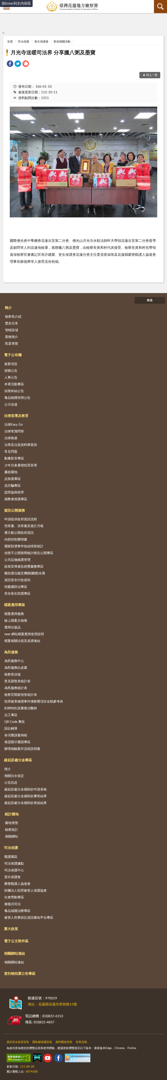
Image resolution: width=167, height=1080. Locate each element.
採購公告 (10, 370)
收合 (150, 300)
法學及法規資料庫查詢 (20, 445)
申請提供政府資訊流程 (20, 519)
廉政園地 (10, 472)
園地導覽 (11, 823)
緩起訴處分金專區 (18, 760)
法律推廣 (10, 438)
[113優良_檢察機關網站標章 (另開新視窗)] (77, 1059)
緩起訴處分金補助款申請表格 (25, 789)
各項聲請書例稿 (15, 735)
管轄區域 (11, 330)
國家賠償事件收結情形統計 (23, 546)
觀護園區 (10, 856)
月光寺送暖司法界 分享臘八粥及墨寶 (53, 52)
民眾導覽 (11, 343)
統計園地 (12, 814)
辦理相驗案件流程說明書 (22, 749)
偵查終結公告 (14, 391)
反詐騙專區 (12, 485)
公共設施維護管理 (17, 559)
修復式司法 (12, 904)
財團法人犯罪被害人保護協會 (25, 890)
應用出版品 (12, 627)
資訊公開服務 (14, 510)
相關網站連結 (14, 953)
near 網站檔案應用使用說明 (24, 634)
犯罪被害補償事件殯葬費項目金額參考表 (33, 701)
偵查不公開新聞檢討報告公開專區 (28, 553)
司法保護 (23, 41)
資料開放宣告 (63, 1042)
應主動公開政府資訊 (19, 532)
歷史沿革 (11, 323)
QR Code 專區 (14, 721)
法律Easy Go (13, 424)
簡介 (8, 308)
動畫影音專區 (14, 458)
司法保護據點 (14, 863)
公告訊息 (10, 782)
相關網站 (11, 836)
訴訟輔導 (10, 728)
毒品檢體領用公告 (17, 397)
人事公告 (10, 377)
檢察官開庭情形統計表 (20, 694)
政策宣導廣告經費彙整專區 (23, 566)
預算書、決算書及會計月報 (23, 526)
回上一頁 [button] (151, 75)
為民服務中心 (14, 661)
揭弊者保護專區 (15, 499)
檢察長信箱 (12, 674)
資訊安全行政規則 (17, 580)
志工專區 (10, 715)
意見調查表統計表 (17, 681)
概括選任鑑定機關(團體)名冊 (24, 573)
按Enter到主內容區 (16, 3)
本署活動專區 (14, 384)
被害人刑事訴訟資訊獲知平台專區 (28, 917)
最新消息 (10, 364)
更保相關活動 (61, 41)
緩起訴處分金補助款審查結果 (25, 796)
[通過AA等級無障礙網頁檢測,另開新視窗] (19, 1059)
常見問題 (10, 451)
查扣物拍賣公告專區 (19, 973)
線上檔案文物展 (15, 620)
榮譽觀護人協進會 (17, 883)
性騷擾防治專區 (15, 587)
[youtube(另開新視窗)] (47, 1059)
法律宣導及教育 (16, 416)
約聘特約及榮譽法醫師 (20, 708)
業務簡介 (11, 337)
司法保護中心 (14, 870)
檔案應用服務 (14, 614)
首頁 (10, 41)
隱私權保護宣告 (42, 1042)
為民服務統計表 (15, 688)
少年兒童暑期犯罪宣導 (20, 465)
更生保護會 (41, 41)
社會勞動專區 (14, 897)
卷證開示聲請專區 (17, 742)
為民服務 (11, 652)
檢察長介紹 (13, 316)
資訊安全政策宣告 (18, 1042)
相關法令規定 (14, 776)
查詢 (160, 6)
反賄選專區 (12, 479)
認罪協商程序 (14, 492)
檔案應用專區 (14, 605)
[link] (10, 64)
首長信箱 (81, 1042)
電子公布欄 (13, 355)
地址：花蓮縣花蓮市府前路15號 (52, 1004)
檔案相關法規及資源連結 (22, 641)
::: (3, 32)
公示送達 (10, 404)
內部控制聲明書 (15, 539)
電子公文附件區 (16, 941)
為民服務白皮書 (15, 667)
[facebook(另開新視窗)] (58, 1059)
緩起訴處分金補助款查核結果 (25, 803)
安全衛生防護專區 (17, 593)
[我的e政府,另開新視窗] (37, 1059)
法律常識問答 (14, 431)
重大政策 (11, 929)
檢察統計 (11, 829)
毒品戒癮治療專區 (17, 911)
